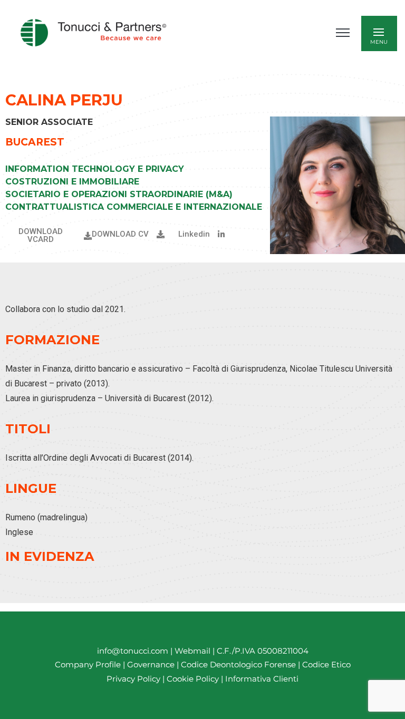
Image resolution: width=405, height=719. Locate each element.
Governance (152, 664)
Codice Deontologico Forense (239, 664)
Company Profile (88, 664)
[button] (201, 234)
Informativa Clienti (260, 679)
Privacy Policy (133, 679)
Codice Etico (326, 664)
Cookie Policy (193, 679)
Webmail (192, 651)
